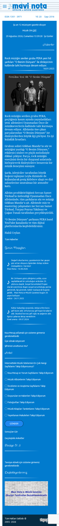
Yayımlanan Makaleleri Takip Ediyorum (26, 415)
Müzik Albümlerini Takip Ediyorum (24, 379)
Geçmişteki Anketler (14, 438)
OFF (35, 30)
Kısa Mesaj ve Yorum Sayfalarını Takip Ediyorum (30, 373)
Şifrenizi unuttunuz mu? (16, 346)
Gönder (14, 423)
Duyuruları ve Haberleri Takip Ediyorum (26, 396)
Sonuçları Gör (11, 431)
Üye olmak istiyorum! (15, 341)
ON (30, 30)
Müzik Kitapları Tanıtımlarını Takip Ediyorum (28, 409)
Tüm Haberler (11, 239)
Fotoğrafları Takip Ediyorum (20, 402)
